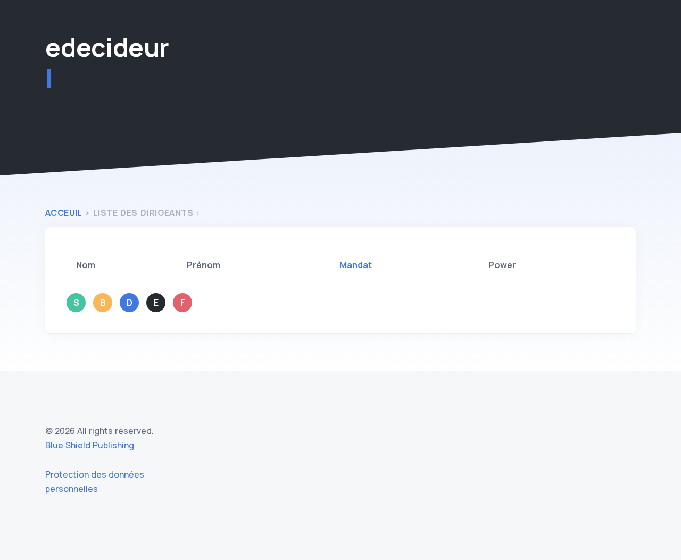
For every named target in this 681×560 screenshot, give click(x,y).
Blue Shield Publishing (89, 445)
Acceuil (63, 213)
